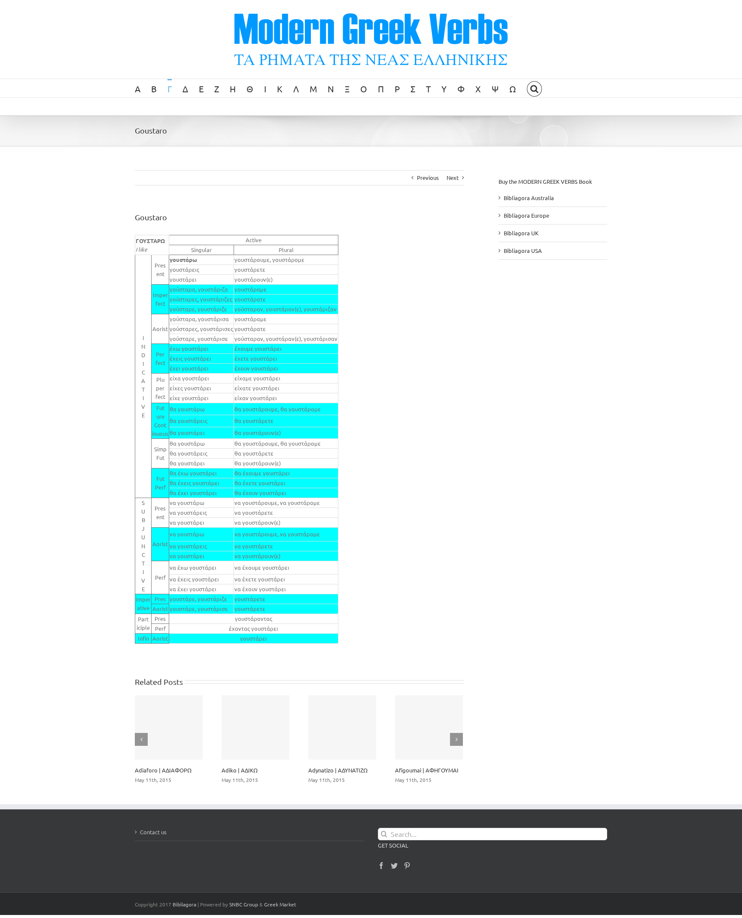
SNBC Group (243, 904)
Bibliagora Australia (529, 197)
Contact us (153, 832)
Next (453, 177)
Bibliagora (184, 904)
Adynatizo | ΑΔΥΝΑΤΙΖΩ (338, 770)
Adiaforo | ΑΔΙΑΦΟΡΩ (163, 770)
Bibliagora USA (523, 250)
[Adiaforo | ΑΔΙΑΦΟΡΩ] (169, 727)
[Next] (456, 739)
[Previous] (141, 739)
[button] (534, 88)
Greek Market (280, 904)
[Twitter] (394, 865)
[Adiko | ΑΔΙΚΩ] (255, 727)
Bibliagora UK (521, 233)
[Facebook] (381, 865)
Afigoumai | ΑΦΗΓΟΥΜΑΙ (427, 770)
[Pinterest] (407, 865)
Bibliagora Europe (526, 215)
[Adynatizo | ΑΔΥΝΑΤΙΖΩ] (342, 727)
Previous (428, 177)
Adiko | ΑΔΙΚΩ (240, 770)
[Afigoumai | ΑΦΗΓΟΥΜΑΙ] (429, 727)
